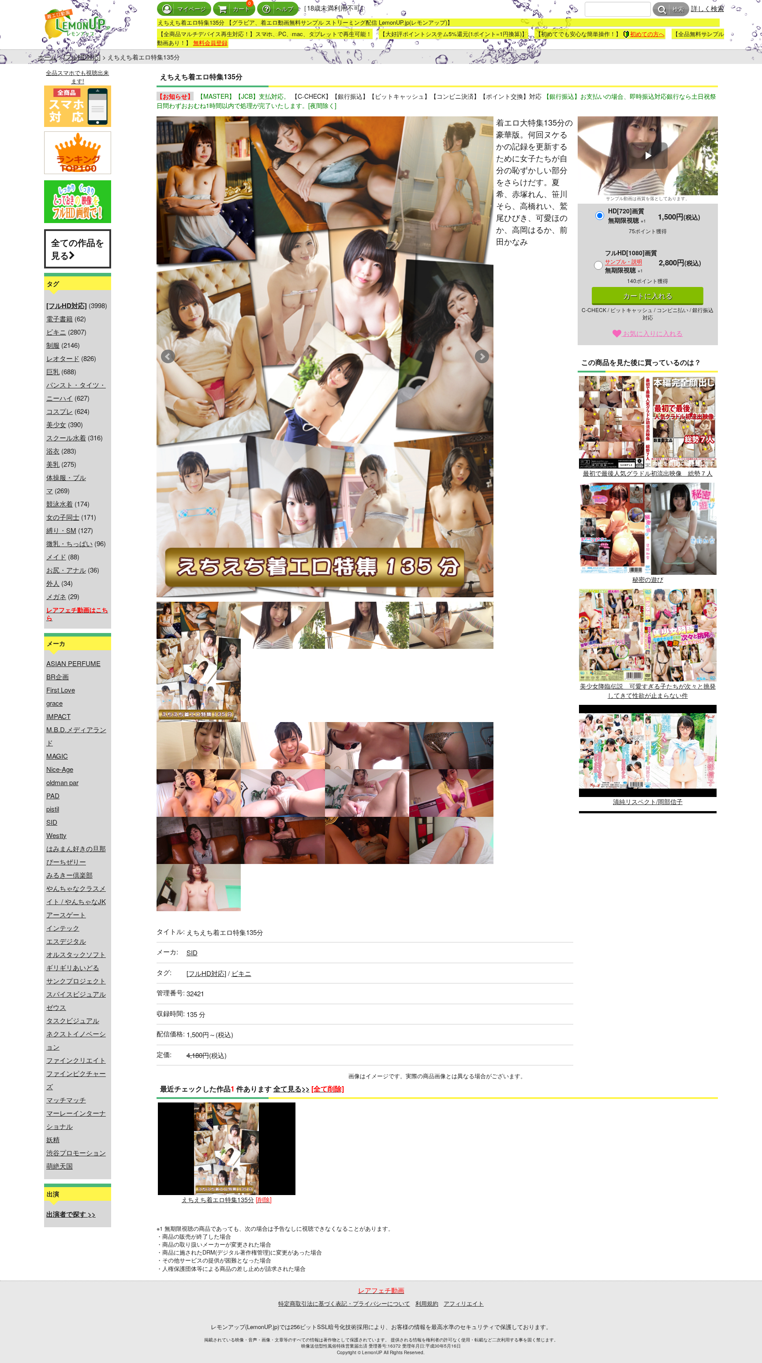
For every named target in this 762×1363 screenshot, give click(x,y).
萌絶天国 (59, 1165)
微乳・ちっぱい (69, 543)
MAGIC (57, 755)
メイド (56, 556)
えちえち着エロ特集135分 (218, 1199)
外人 (53, 583)
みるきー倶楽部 (69, 874)
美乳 (53, 464)
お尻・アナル (66, 569)
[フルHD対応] (82, 56)
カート (241, 9)
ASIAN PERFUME (73, 663)
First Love (60, 689)
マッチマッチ (66, 1099)
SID (51, 822)
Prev (168, 357)
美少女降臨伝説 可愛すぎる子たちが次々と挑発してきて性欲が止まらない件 (648, 690)
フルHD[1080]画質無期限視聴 (631, 261)
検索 (678, 9)
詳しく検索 (707, 8)
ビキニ (56, 331)
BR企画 (57, 676)
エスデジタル (66, 941)
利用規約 (426, 1303)
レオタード (62, 358)
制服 (53, 345)
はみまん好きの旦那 (76, 848)
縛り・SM (61, 530)
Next (482, 357)
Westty (56, 835)
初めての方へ (647, 34)
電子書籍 (59, 318)
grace (54, 703)
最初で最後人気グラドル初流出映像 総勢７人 (648, 473)
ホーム (47, 56)
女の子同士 (62, 516)
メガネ (56, 596)
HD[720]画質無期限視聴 (627, 215)
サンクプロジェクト (76, 980)
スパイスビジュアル (76, 993)
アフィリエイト (464, 1303)
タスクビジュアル (72, 1020)
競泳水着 (59, 503)
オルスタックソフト (76, 954)
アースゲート (66, 914)
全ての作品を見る (77, 248)
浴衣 (53, 450)
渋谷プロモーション (76, 1152)
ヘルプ (284, 9)
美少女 (56, 424)
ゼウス (56, 1007)
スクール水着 (66, 437)
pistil (52, 808)
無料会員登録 (210, 42)
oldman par (62, 782)
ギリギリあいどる (72, 967)
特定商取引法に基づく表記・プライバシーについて (344, 1303)
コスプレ (59, 411)
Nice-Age (59, 769)
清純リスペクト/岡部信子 (648, 801)
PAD (53, 795)
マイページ (191, 9)
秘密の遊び (647, 579)
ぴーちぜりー (66, 861)
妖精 (53, 1139)
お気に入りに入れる (652, 333)
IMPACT (58, 716)
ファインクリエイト (76, 1060)
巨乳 (53, 371)
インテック (62, 927)
